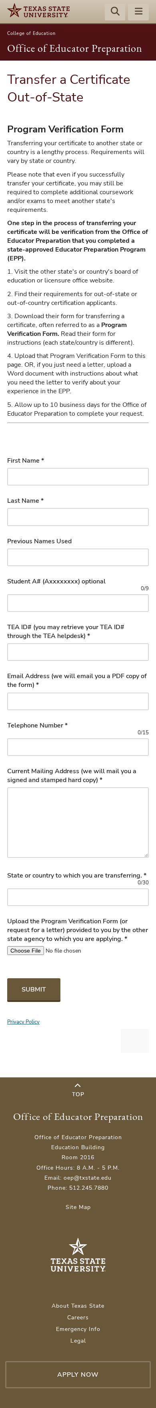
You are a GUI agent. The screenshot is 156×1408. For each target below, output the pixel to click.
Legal (78, 1341)
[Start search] (115, 12)
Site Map (78, 1207)
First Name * (25, 460)
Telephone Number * (37, 725)
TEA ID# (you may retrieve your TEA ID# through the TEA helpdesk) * (65, 631)
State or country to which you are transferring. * (76, 875)
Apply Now (78, 1374)
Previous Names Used (39, 541)
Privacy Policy (23, 1021)
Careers (78, 1317)
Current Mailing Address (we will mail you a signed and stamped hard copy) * (71, 775)
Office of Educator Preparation (74, 48)
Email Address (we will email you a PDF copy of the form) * (77, 680)
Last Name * (25, 500)
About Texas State (78, 1306)
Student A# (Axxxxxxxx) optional (56, 581)
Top (78, 1094)
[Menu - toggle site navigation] (138, 12)
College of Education (31, 33)
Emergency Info (78, 1329)
